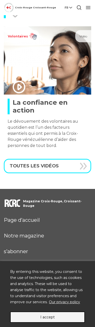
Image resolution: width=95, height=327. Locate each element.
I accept (47, 317)
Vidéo (83, 36)
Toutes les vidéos (34, 165)
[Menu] (88, 8)
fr (66, 7)
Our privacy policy (64, 302)
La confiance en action (40, 106)
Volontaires (18, 36)
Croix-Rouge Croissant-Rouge (35, 7)
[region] (47, 294)
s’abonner (16, 251)
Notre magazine (24, 236)
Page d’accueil (22, 220)
